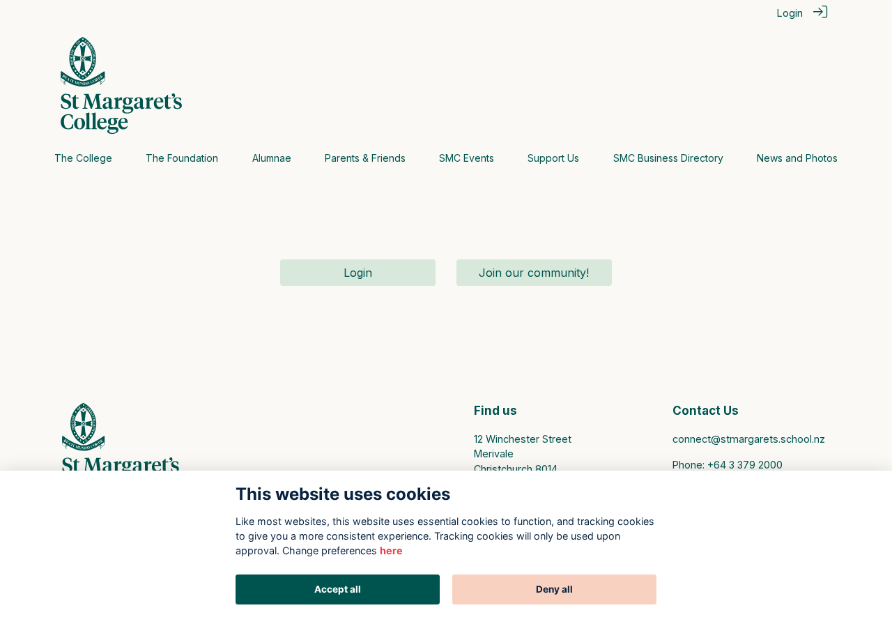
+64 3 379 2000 (745, 465)
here (391, 550)
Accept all (337, 589)
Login (790, 13)
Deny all (554, 589)
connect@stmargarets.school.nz (748, 439)
